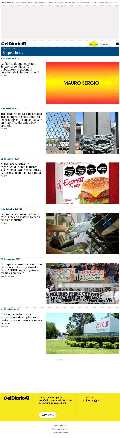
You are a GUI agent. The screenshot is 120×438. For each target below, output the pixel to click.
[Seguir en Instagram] (92, 400)
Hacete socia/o (93, 44)
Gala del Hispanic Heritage (97, 2)
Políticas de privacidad (60, 429)
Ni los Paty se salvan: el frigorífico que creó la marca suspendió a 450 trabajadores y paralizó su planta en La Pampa (21, 168)
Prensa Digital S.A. (60, 426)
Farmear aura (108, 2)
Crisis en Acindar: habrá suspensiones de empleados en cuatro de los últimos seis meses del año (21, 318)
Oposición (29, 2)
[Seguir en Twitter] (83, 400)
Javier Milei (50, 2)
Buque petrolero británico (40, 2)
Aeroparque (75, 2)
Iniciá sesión (104, 44)
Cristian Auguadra (59, 2)
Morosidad (68, 2)
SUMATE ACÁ (48, 415)
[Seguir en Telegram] (89, 400)
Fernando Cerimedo (21, 2)
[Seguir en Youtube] (95, 400)
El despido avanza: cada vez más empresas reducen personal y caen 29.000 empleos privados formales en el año (21, 268)
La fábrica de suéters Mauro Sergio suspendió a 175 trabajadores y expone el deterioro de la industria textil (20, 68)
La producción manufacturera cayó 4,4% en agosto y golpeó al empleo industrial (21, 217)
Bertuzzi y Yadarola (85, 2)
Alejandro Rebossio (7, 276)
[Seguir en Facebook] (86, 400)
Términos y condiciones (60, 433)
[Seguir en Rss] (99, 400)
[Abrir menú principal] (117, 44)
